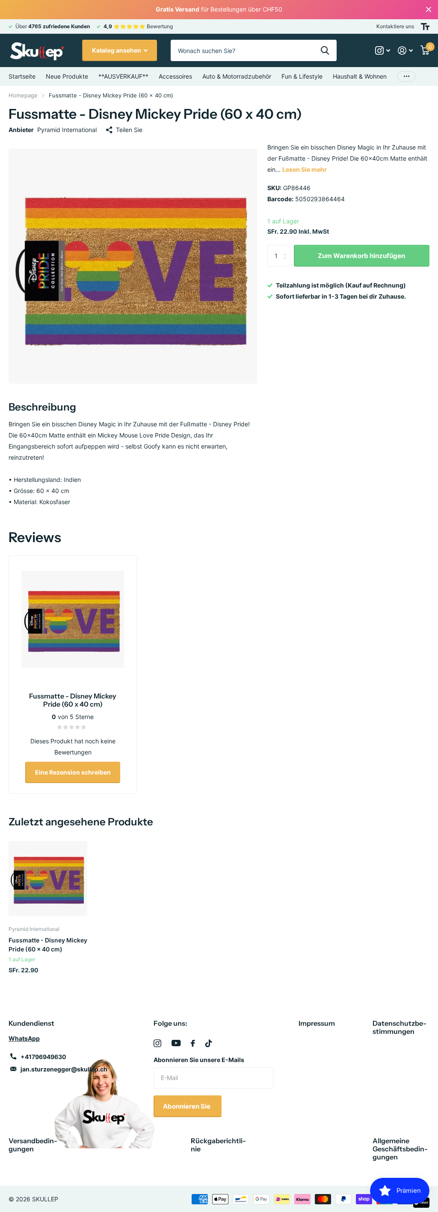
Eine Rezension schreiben (73, 772)
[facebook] (193, 1043)
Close (428, 9)
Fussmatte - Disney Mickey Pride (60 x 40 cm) (48, 944)
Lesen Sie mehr (304, 169)
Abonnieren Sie (187, 1106)
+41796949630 (43, 1056)
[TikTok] (208, 1043)
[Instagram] (157, 1043)
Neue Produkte (67, 76)
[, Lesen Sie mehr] (383, 50)
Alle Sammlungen (175, 76)
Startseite (22, 76)
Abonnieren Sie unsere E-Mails (199, 1059)
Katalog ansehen (117, 50)
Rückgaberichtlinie (218, 1144)
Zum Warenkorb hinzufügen (361, 256)
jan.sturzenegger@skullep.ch (64, 1069)
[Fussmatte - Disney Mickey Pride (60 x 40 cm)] (48, 878)
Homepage (23, 95)
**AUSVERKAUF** (123, 76)
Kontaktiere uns (395, 26)
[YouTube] (176, 1043)
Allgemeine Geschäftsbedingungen (400, 1148)
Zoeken (325, 50)
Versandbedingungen (33, 1144)
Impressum (317, 1023)
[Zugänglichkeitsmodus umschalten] (425, 26)
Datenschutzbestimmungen (399, 1027)
